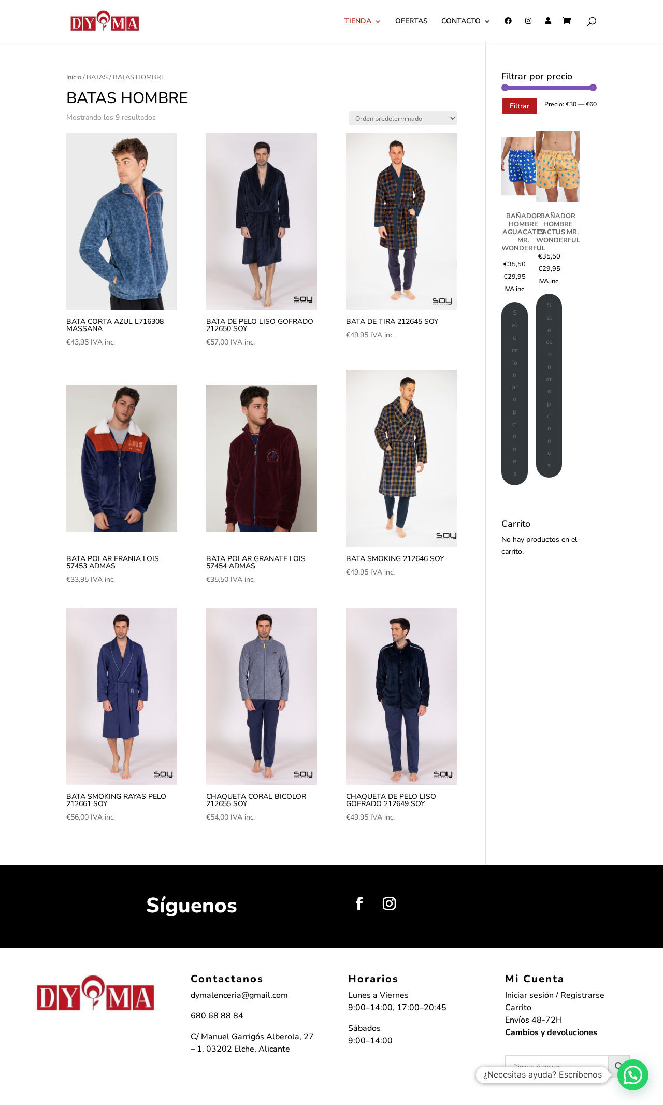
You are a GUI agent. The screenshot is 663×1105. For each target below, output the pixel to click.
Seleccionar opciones (515, 393)
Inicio (73, 77)
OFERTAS (411, 22)
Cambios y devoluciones (551, 1032)
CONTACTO (461, 22)
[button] (632, 1074)
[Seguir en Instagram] (389, 904)
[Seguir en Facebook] (359, 904)
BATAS (97, 77)
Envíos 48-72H (533, 1020)
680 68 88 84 (217, 1016)
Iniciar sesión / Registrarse (554, 995)
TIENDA (357, 22)
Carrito (518, 1007)
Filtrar (519, 106)
